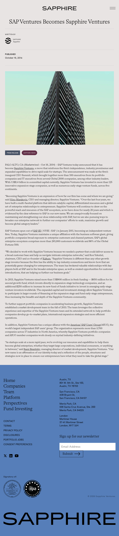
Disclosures (11, 435)
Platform (11, 398)
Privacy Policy (12, 430)
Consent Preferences (17, 444)
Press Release (12, 153)
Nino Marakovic (18, 199)
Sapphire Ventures (24, 168)
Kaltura (47, 259)
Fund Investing (17, 409)
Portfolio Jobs (13, 439)
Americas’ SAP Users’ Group (85, 325)
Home (9, 381)
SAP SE (37, 231)
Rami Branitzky (32, 349)
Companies (14, 386)
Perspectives (15, 403)
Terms (7, 425)
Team (8, 392)
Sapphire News (29, 153)
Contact (9, 421)
